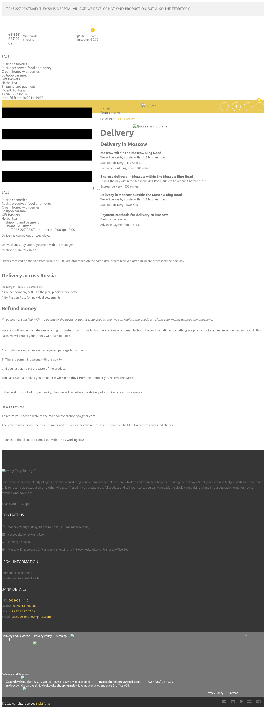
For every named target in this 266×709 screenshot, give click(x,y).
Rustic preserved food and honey (27, 68)
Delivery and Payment (16, 636)
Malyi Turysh (44, 703)
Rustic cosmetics (14, 200)
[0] (219, 115)
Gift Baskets (11, 79)
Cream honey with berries (21, 71)
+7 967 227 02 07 (17, 9)
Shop (96, 188)
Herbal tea (9, 83)
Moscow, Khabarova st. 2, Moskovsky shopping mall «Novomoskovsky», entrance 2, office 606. (68, 549)
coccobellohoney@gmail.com (27, 534)
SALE (5, 192)
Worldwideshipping (30, 38)
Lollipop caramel (14, 75)
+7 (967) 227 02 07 (19, 542)
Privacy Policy (43, 636)
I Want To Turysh (15, 90)
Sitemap (61, 636)
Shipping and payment (18, 86)
